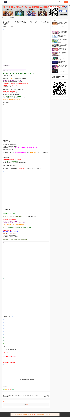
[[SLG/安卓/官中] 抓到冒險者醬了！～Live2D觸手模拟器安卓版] (55, 49)
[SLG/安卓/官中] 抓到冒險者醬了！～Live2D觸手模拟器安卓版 (62, 49)
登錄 (27, 404)
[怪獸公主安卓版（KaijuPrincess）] (55, 58)
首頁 (12, 2)
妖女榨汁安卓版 (61, 26)
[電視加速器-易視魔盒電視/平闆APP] (55, 62)
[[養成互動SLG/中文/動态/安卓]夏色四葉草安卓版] (55, 45)
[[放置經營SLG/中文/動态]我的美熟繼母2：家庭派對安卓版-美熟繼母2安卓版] (55, 23)
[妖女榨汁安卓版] (55, 27)
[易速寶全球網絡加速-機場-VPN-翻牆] (55, 36)
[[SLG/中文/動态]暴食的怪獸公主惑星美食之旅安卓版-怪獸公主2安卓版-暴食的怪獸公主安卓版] (55, 32)
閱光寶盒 (40, 2)
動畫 (23, 2)
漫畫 (20, 2)
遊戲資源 (16, 2)
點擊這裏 (33, 414)
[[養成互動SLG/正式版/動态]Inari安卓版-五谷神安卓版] (55, 41)
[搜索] (59, 2)
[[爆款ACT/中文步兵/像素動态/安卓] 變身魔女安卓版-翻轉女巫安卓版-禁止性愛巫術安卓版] (55, 67)
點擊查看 (32, 379)
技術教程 (32, 2)
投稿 (36, 2)
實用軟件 (27, 2)
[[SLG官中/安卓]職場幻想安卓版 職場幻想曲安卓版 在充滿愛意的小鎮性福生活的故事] (55, 71)
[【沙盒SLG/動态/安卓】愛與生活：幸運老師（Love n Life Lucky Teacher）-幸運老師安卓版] (55, 54)
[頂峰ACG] (5, 2)
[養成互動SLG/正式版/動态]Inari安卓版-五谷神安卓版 (62, 40)
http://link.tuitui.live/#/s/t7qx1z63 (11, 349)
